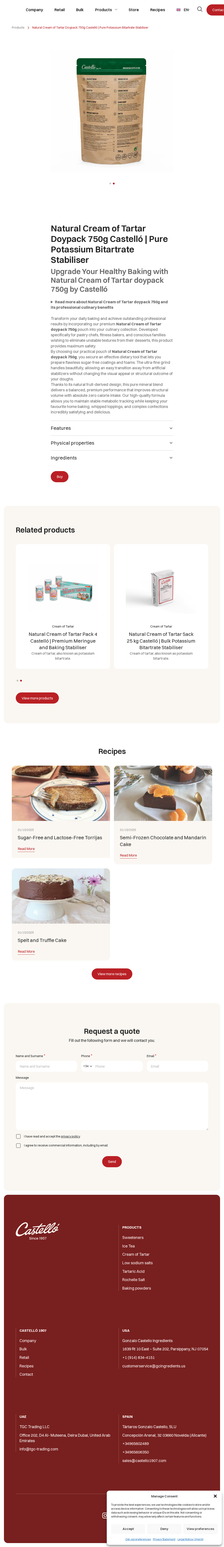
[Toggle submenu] (116, 9)
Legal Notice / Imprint (190, 1539)
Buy (60, 476)
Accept (128, 1529)
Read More (26, 849)
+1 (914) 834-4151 (138, 1357)
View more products (37, 698)
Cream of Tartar (136, 1254)
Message (22, 1078)
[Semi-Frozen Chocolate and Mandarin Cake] (163, 793)
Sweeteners (133, 1237)
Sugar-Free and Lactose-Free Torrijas (60, 837)
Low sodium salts (137, 1262)
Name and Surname (30, 1055)
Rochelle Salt (133, 1279)
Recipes (157, 9)
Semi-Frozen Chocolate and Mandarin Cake (163, 840)
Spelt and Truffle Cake (42, 940)
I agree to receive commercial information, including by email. (66, 1145)
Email (151, 1055)
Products (103, 9)
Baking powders (136, 1288)
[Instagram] (105, 1515)
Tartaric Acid (133, 1271)
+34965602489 (135, 1443)
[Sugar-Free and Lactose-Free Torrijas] (61, 793)
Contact (26, 1374)
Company (34, 9)
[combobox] (87, 1066)
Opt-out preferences (138, 1539)
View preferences (200, 1529)
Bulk (80, 9)
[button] (215, 1496)
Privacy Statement (164, 1539)
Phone (86, 1055)
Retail (59, 9)
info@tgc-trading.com (38, 1449)
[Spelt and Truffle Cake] (61, 896)
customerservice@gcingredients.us (153, 1365)
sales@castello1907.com (144, 1460)
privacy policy (70, 1136)
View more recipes (112, 974)
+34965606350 (135, 1452)
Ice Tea (128, 1246)
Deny (164, 1529)
